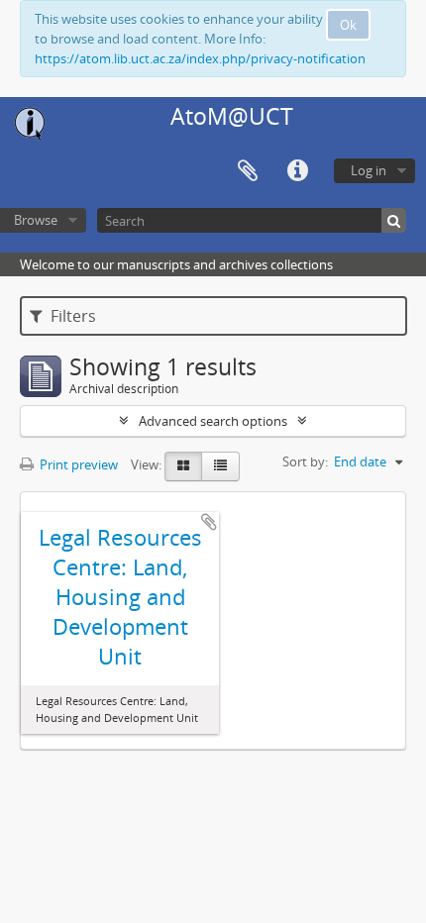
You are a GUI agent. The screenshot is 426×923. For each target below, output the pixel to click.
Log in (368, 170)
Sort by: (305, 461)
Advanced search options (213, 421)
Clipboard (247, 171)
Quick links (297, 171)
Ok (348, 25)
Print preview (77, 464)
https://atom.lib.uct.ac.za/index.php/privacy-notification (200, 58)
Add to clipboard (209, 522)
